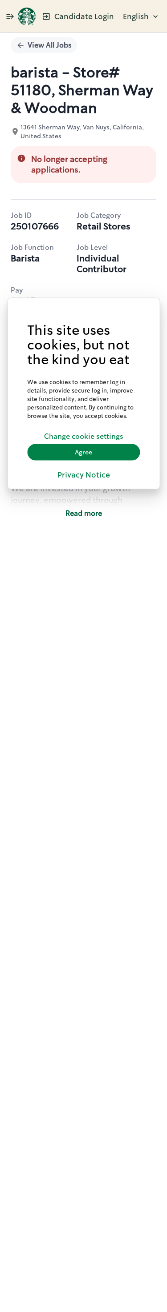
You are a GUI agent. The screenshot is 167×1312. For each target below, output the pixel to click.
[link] (27, 16)
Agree (83, 452)
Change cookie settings (83, 436)
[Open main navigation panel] (9, 16)
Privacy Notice (83, 474)
